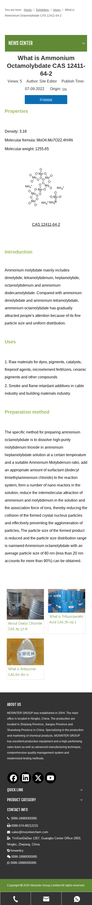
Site (64, 89)
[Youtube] (50, 777)
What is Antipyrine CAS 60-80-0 (22, 672)
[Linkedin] (25, 777)
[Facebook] (13, 777)
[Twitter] (38, 777)
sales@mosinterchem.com (30, 832)
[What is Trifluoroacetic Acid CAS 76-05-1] (66, 601)
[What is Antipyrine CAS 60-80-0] (25, 651)
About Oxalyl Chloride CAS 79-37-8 (25, 626)
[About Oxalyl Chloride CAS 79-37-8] (25, 604)
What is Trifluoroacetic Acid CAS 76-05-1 (66, 619)
